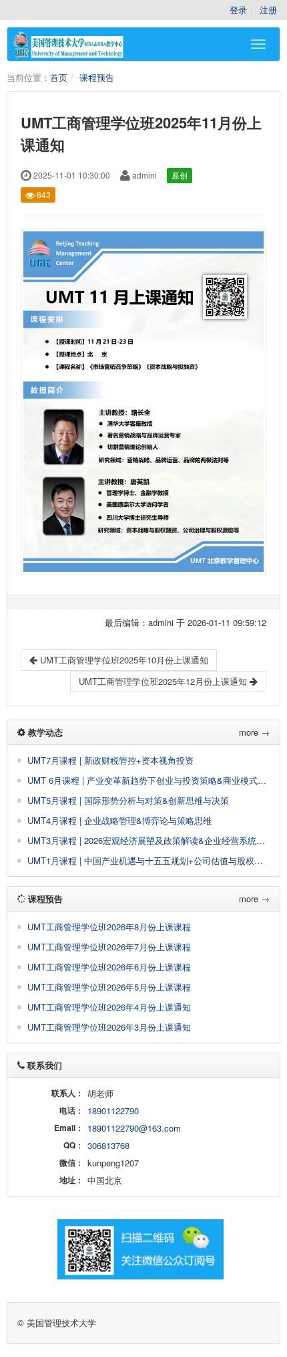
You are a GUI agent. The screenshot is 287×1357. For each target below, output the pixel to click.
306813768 (108, 1145)
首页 (58, 77)
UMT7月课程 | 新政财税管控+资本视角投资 (110, 760)
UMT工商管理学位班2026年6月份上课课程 (109, 966)
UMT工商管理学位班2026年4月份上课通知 (109, 1007)
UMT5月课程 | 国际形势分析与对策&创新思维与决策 (128, 800)
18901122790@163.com (134, 1128)
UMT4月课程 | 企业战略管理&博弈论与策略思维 (119, 820)
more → (254, 732)
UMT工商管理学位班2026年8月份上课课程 (109, 926)
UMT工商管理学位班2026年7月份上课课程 (109, 946)
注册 (268, 9)
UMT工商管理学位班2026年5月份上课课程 (109, 986)
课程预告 (96, 77)
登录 (238, 9)
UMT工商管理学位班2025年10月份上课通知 (122, 659)
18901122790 (113, 1110)
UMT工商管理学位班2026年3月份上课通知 (109, 1027)
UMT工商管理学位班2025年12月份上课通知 (164, 681)
